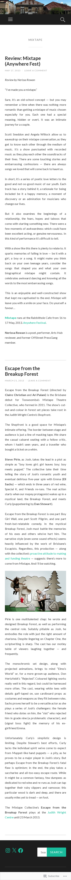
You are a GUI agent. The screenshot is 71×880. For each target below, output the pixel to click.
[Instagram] (8, 850)
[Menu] (10, 19)
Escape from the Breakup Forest (22, 371)
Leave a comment (35, 70)
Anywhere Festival (34, 322)
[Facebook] (20, 850)
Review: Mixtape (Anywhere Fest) (23, 61)
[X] (14, 850)
